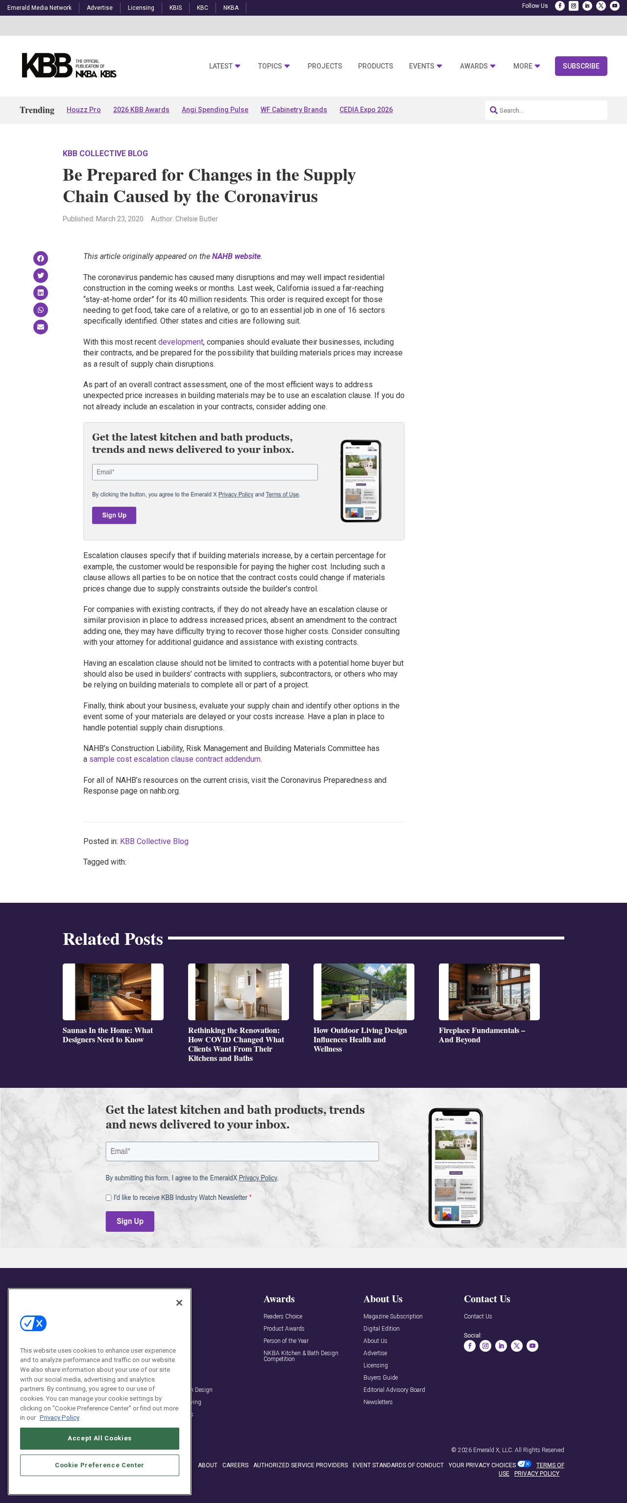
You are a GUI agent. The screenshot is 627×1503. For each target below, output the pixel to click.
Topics (270, 66)
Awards (474, 66)
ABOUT (207, 1465)
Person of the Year (286, 1341)
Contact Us (478, 1317)
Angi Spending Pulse (215, 110)
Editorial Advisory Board (394, 1390)
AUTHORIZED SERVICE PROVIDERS (300, 1465)
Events (421, 66)
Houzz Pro (84, 110)
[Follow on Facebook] (560, 6)
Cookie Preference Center (100, 1464)
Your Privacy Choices (482, 1465)
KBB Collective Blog (105, 153)
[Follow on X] (601, 6)
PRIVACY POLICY (536, 1473)
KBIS (175, 8)
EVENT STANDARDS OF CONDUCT (398, 1465)
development (180, 342)
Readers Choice (283, 1317)
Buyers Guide (380, 1378)
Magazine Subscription (393, 1317)
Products (375, 66)
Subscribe (581, 66)
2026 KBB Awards (141, 110)
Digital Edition (381, 1329)
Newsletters (378, 1402)
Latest (221, 66)
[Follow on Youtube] (615, 6)
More (522, 66)
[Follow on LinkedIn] (587, 6)
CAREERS (235, 1465)
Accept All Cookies (100, 1438)
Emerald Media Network (39, 8)
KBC (202, 8)
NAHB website (236, 256)
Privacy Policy (59, 1417)
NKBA (231, 8)
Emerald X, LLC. (493, 1450)
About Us (375, 1341)
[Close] (179, 1303)
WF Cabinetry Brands (294, 110)
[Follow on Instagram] (574, 6)
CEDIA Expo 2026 (366, 110)
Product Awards (284, 1329)
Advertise (100, 8)
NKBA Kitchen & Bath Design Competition (301, 1356)
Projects (325, 66)
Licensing (141, 8)
